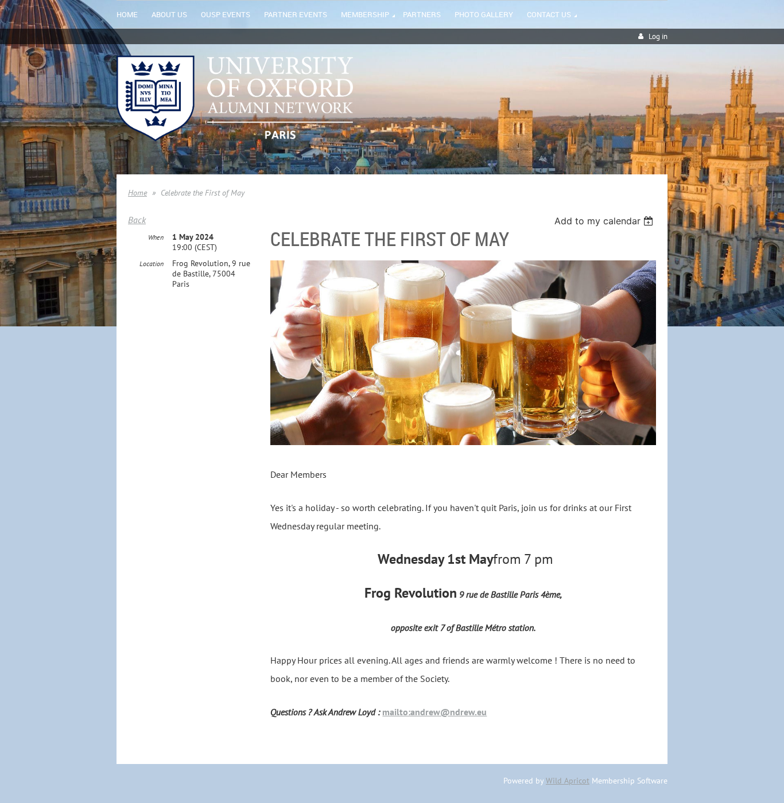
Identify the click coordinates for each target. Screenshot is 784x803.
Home (137, 193)
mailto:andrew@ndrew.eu (434, 712)
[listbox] (605, 221)
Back (137, 219)
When (156, 237)
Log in (658, 36)
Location (151, 263)
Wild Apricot (567, 780)
